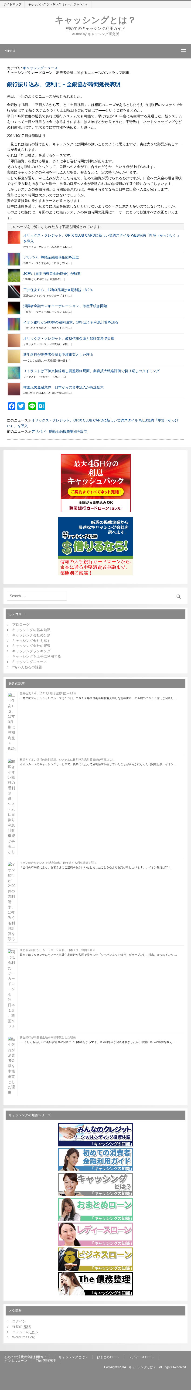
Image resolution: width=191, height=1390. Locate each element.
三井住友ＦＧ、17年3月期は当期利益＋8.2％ (58, 290)
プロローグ (21, 624)
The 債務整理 (46, 1361)
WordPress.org (23, 1337)
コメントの (25, 1332)
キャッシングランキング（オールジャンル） (58, 4)
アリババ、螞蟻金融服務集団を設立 (51, 257)
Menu (10, 50)
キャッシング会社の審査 (31, 646)
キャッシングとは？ (95, 19)
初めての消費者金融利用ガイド (27, 1357)
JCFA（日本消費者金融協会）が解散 (52, 273)
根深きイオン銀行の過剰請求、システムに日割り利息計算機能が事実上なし (67, 759)
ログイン (19, 1321)
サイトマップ (12, 4)
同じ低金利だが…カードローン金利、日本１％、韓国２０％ (57, 950)
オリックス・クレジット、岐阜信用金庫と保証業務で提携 (68, 338)
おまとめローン (108, 1357)
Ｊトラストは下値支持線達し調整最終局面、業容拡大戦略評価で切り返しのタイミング (91, 371)
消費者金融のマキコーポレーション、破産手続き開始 (65, 306)
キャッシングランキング (31, 651)
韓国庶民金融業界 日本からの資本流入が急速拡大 (63, 387)
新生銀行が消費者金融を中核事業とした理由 (58, 355)
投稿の (21, 1327)
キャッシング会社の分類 (31, 635)
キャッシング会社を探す (31, 640)
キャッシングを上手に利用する (36, 656)
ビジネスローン (15, 1361)
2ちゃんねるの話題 (27, 667)
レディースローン (141, 1357)
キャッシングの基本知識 (31, 630)
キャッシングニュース (40, 68)
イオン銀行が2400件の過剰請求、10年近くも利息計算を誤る (70, 322)
